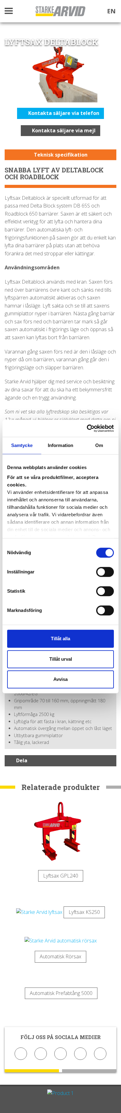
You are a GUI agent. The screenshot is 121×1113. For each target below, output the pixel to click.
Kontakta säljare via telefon (63, 113)
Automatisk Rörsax (60, 956)
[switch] (105, 572)
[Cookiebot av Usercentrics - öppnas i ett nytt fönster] (87, 428)
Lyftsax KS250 (84, 912)
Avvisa (60, 679)
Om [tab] (99, 445)
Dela (21, 760)
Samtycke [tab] (22, 445)
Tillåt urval (60, 659)
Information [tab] (60, 445)
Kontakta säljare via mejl (63, 130)
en (111, 11)
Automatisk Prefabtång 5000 (61, 993)
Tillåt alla (60, 638)
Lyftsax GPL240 (60, 875)
